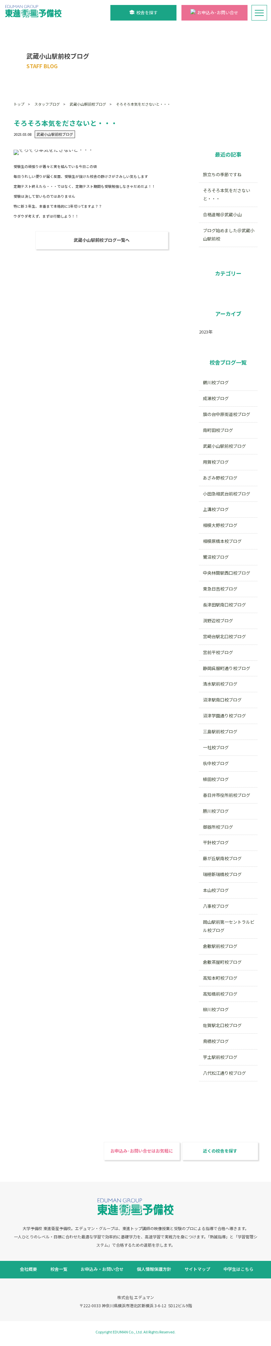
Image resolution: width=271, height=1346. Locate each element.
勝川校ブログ (216, 811)
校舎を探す (147, 12)
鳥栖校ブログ (216, 1041)
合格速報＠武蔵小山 (222, 214)
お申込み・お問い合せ (102, 1269)
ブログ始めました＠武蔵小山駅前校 (228, 234)
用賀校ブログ (216, 462)
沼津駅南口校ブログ (222, 700)
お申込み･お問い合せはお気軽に (141, 1151)
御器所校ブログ (218, 827)
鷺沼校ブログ (216, 557)
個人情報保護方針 (154, 1269)
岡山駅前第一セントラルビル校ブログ (228, 926)
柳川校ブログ (216, 1009)
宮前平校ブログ (218, 652)
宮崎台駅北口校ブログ (224, 636)
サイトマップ (197, 1269)
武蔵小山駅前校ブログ (88, 104)
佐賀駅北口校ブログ (222, 1025)
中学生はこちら (238, 1269)
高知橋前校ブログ (220, 994)
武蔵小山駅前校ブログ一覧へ (102, 240)
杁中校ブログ (216, 763)
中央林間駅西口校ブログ (226, 573)
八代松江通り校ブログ (224, 1073)
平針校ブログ (216, 842)
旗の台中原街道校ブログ (226, 414)
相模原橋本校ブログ (222, 541)
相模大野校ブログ (220, 525)
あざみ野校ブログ (220, 478)
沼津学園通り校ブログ (224, 715)
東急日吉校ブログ (220, 589)
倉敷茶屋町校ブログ (222, 962)
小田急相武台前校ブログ (226, 494)
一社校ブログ (216, 747)
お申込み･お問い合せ (217, 12)
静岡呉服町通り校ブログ (226, 668)
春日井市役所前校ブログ (226, 795)
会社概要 (28, 1269)
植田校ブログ (216, 779)
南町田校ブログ (218, 430)
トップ (19, 104)
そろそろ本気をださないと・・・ (143, 104)
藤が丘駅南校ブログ (222, 858)
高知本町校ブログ (220, 978)
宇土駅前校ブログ (220, 1057)
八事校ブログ (216, 906)
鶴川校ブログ (216, 382)
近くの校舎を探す (220, 1151)
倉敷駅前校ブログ (220, 946)
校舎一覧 (58, 1269)
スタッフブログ (47, 104)
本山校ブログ (216, 890)
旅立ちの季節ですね (222, 174)
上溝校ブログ (216, 509)
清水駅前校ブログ (220, 684)
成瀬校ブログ (216, 398)
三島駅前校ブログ (220, 731)
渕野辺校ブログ (218, 620)
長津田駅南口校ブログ (224, 604)
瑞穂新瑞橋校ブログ (222, 874)
